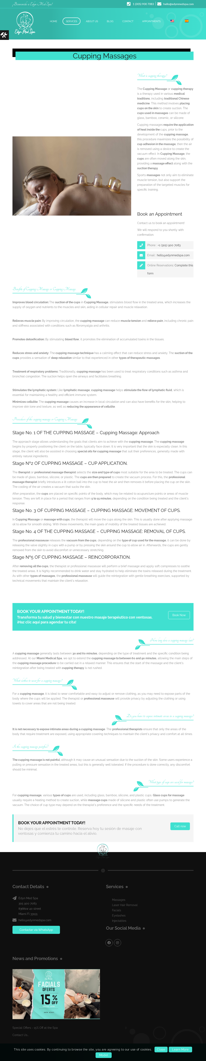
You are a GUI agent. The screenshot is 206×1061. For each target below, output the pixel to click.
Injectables (119, 920)
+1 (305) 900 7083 (168, 245)
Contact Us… (20, 1035)
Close (161, 1049)
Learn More (180, 1049)
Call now (180, 826)
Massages (118, 899)
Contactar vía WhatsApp (36, 930)
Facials (116, 910)
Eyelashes (119, 915)
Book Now (179, 615)
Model (103, 1055)
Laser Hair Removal (125, 905)
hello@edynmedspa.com (173, 255)
